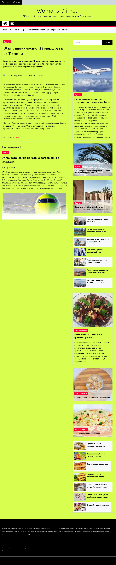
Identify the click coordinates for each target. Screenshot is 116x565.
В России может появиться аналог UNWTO (98, 241)
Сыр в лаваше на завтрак (97, 464)
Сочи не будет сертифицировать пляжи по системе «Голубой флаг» (92, 171)
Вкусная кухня (81, 330)
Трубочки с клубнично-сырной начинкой (96, 455)
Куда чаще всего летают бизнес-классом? (97, 261)
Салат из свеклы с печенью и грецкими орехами (88, 336)
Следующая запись (10, 147)
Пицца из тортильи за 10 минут (87, 433)
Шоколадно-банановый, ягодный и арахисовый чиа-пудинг (97, 486)
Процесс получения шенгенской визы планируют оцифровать (97, 251)
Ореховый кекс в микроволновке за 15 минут (95, 445)
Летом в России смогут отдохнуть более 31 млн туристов (97, 230)
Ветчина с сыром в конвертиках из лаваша (96, 475)
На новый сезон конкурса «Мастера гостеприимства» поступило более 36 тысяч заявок (98, 220)
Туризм (7, 42)
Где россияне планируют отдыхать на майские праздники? (97, 271)
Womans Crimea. (58, 10)
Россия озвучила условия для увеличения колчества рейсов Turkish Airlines (92, 100)
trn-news (16, 137)
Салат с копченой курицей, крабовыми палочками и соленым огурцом (98, 496)
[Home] (5, 23)
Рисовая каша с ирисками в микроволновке (92, 397)
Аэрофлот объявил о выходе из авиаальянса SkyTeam (96, 281)
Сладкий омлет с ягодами (98, 505)
